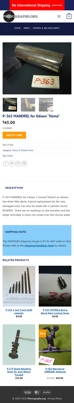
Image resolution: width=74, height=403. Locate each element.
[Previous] (8, 68)
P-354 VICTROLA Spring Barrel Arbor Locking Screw (55, 312)
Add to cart (14, 135)
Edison (10, 155)
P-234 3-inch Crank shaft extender (19, 312)
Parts (27, 28)
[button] (59, 16)
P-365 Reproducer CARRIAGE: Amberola (55, 370)
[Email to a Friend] (18, 163)
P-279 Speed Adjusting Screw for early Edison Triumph (19, 371)
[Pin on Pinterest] (24, 163)
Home (17, 28)
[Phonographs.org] (28, 16)
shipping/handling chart (39, 245)
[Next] (66, 68)
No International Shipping (37, 5)
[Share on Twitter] (12, 163)
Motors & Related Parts (46, 28)
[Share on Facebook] (6, 163)
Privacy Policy (55, 398)
